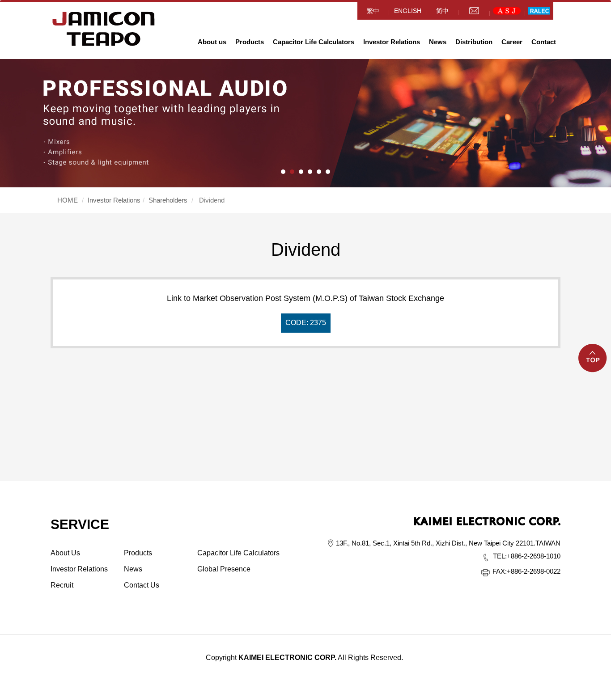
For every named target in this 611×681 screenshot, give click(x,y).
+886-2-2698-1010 (526, 556)
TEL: (500, 556)
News (437, 42)
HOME (104, 29)
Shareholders (168, 200)
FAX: (499, 571)
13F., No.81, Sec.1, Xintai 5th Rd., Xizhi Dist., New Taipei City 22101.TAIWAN (448, 543)
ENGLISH (407, 10)
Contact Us (141, 585)
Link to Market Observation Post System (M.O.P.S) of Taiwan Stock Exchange (305, 310)
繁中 (373, 10)
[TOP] (593, 363)
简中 (442, 10)
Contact (543, 42)
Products (249, 42)
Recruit (62, 585)
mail (473, 11)
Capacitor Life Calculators (313, 42)
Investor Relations (391, 42)
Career (511, 42)
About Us (65, 553)
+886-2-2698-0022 (526, 571)
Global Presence (223, 569)
